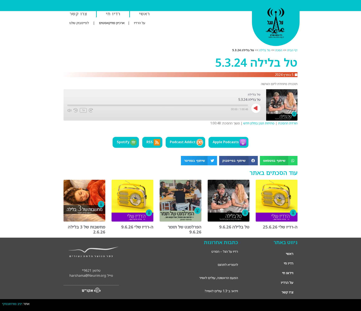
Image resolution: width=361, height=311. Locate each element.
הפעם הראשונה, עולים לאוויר (218, 277)
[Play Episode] (256, 108)
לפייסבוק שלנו (79, 22)
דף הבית (292, 50)
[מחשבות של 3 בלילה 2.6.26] (84, 220)
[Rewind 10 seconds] (76, 110)
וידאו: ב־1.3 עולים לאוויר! (221, 291)
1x (83, 110)
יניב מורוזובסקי (12, 303)
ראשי (144, 14)
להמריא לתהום (228, 264)
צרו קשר (78, 14)
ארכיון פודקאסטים (112, 22)
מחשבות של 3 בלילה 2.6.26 (86, 229)
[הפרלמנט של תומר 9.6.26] (180, 220)
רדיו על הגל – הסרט (224, 251)
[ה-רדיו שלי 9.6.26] (132, 220)
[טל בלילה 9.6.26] (228, 220)
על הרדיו (139, 22)
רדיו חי (113, 14)
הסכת (278, 50)
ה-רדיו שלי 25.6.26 (280, 227)
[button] (279, 160)
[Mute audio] (69, 110)
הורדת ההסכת (287, 123)
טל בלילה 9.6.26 (234, 227)
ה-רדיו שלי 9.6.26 (137, 227)
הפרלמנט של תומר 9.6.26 (184, 229)
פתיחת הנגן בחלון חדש (259, 123)
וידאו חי (287, 273)
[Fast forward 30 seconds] (91, 110)
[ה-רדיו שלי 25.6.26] (276, 220)
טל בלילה (264, 50)
